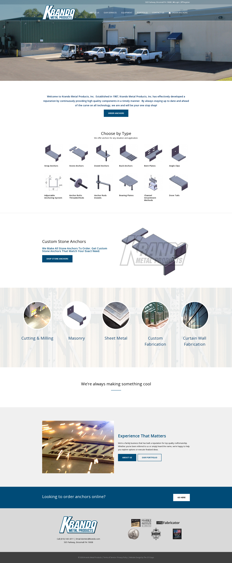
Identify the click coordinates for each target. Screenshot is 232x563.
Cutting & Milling (37, 338)
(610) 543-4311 (67, 539)
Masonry (76, 338)
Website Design (135, 557)
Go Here (181, 497)
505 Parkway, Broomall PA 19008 (158, 2)
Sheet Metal (116, 338)
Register (186, 2)
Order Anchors (116, 113)
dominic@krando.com (90, 539)
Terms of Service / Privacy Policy (115, 557)
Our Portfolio (149, 457)
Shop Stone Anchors (57, 258)
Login (177, 2)
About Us (127, 457)
